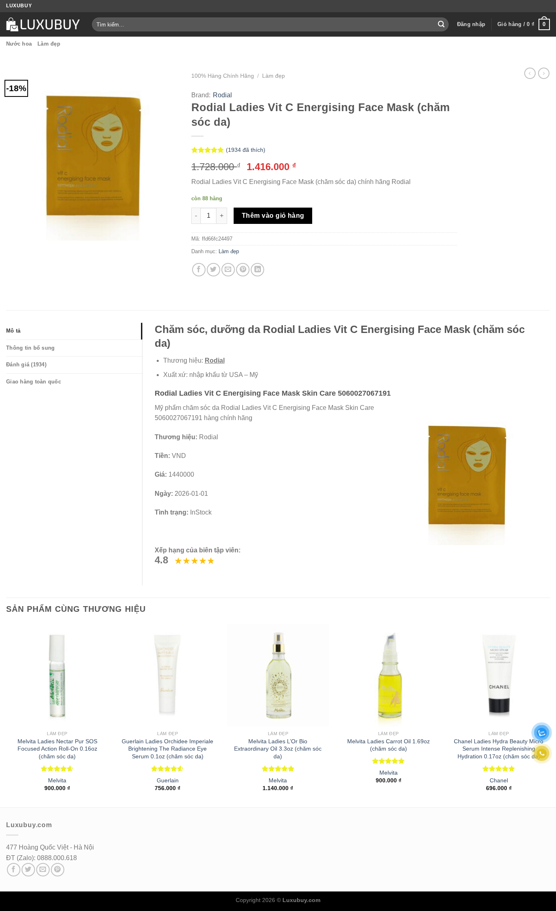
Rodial (222, 95)
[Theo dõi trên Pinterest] (57, 869)
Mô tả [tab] (13, 331)
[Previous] (6, 714)
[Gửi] (441, 24)
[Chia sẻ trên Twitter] (213, 269)
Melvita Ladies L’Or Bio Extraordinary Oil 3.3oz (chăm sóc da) (278, 749)
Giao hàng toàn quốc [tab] (33, 382)
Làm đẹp (48, 44)
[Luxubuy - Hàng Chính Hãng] (43, 24)
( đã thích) (245, 150)
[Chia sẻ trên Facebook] (199, 269)
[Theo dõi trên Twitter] (28, 869)
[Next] (549, 714)
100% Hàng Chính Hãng (222, 76)
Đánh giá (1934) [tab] (26, 364)
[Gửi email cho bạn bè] (228, 269)
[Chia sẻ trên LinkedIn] (257, 269)
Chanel (499, 780)
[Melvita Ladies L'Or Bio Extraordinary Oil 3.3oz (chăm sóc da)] (278, 675)
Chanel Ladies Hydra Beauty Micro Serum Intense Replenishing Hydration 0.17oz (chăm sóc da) (498, 749)
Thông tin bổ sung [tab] (30, 348)
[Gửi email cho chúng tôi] (43, 869)
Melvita (57, 780)
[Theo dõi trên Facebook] (13, 869)
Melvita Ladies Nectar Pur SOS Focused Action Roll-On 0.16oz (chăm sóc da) (57, 749)
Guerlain (168, 780)
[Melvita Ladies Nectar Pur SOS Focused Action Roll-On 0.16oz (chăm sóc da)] (57, 675)
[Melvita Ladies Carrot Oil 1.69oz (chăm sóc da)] (388, 675)
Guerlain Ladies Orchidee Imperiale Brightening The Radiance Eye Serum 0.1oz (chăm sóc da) (167, 749)
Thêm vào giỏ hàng (273, 215)
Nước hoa (19, 44)
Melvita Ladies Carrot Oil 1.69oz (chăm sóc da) (388, 745)
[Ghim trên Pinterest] (243, 269)
